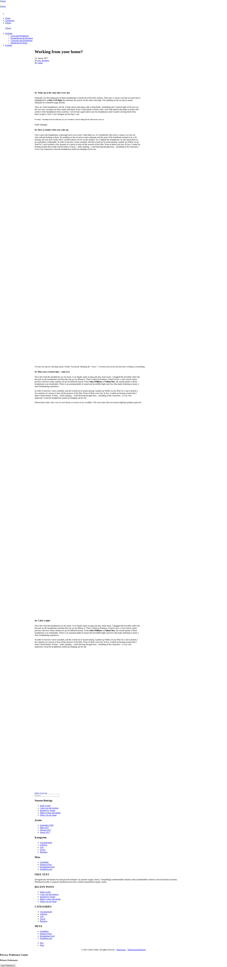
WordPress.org (46, 869)
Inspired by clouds (47, 810)
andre (40, 63)
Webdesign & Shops (19, 43)
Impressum (121, 950)
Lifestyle (43, 845)
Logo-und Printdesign (20, 36)
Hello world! (45, 806)
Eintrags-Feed (45, 864)
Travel (42, 793)
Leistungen (9, 20)
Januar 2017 (45, 832)
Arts (39, 60)
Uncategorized (46, 842)
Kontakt (8, 45)
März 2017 (44, 827)
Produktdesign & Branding (22, 38)
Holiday (37, 793)
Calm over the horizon (49, 808)
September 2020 (46, 825)
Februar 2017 (45, 830)
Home (7, 18)
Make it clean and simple (50, 813)
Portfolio (8, 33)
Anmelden (44, 862)
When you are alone (48, 815)
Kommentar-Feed (47, 867)
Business (45, 60)
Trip (46, 793)
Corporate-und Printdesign (21, 40)
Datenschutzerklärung (137, 950)
